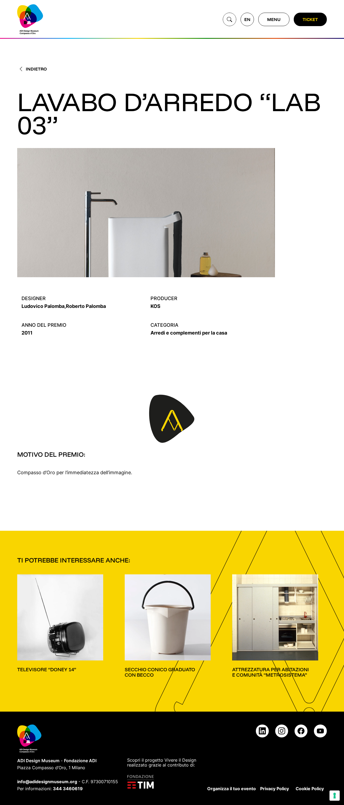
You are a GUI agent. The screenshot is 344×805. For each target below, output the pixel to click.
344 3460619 (68, 788)
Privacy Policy (274, 788)
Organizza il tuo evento (231, 788)
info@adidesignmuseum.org (47, 781)
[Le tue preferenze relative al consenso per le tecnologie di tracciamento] (334, 795)
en (247, 19)
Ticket (310, 19)
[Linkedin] (262, 731)
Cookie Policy (310, 788)
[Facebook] (301, 731)
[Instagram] (281, 731)
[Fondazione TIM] (162, 782)
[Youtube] (320, 731)
